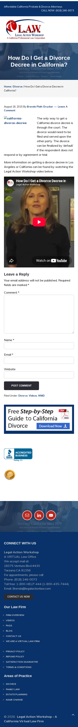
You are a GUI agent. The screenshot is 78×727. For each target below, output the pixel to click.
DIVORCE (11, 684)
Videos (33, 395)
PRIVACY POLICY (15, 651)
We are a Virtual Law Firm (23, 641)
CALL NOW (34, 10)
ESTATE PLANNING (16, 694)
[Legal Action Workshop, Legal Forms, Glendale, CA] (18, 454)
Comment (11, 292)
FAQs (9, 625)
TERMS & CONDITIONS (18, 667)
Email (8, 354)
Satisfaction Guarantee (22, 661)
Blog (9, 630)
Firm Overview (15, 615)
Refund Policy (15, 656)
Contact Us (13, 636)
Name (9, 340)
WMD (41, 395)
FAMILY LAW (13, 689)
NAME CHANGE (14, 699)
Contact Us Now (18, 596)
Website (10, 369)
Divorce (23, 395)
